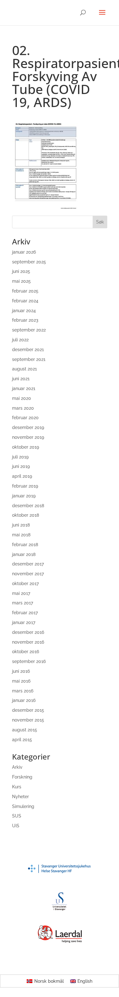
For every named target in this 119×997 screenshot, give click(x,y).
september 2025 (29, 261)
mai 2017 (21, 593)
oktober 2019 (25, 447)
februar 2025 (25, 290)
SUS (16, 815)
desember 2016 (28, 632)
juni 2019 (21, 466)
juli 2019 (20, 456)
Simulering (23, 806)
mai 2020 (21, 398)
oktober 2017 (25, 583)
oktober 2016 (25, 651)
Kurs (16, 786)
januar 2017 (23, 622)
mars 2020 (23, 408)
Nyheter (20, 796)
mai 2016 (21, 681)
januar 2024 (24, 310)
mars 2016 (22, 690)
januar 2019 (24, 495)
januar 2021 (23, 388)
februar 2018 (25, 544)
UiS (15, 825)
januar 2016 (24, 700)
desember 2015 (28, 710)
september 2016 (29, 661)
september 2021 (28, 359)
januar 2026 (24, 252)
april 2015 (22, 739)
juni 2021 (21, 378)
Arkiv (17, 767)
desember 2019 (28, 427)
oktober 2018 (25, 515)
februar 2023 (25, 320)
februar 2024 (25, 300)
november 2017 (28, 573)
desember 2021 (28, 349)
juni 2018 (21, 524)
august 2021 (24, 368)
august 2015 (24, 729)
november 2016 (28, 642)
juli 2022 (20, 339)
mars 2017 (22, 602)
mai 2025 (21, 281)
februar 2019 (25, 486)
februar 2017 (25, 612)
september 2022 (29, 329)
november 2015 (28, 720)
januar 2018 (24, 554)
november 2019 (28, 437)
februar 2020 (25, 417)
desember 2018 (28, 505)
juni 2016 (21, 671)
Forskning (22, 776)
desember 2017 (28, 563)
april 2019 (22, 476)
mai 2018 (21, 534)
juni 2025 (21, 271)
